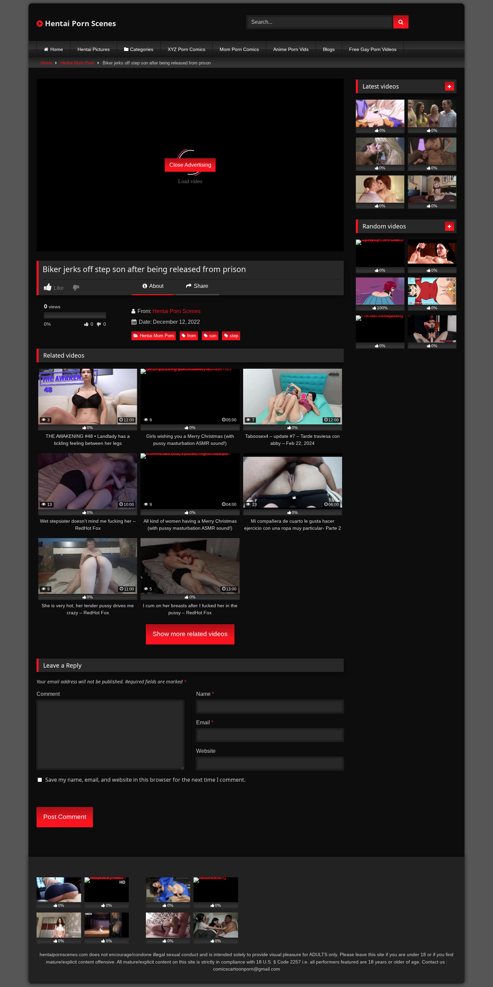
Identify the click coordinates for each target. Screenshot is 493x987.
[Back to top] (472, 967)
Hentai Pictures (93, 49)
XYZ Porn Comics (186, 49)
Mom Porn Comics (239, 49)
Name (205, 694)
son (212, 335)
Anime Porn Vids (291, 49)
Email (204, 722)
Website (206, 751)
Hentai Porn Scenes (79, 23)
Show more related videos (190, 633)
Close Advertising (190, 165)
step (234, 335)
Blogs (329, 49)
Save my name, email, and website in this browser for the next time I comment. (145, 779)
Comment (48, 694)
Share (200, 286)
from (191, 335)
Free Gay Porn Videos (372, 49)
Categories (141, 49)
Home (56, 49)
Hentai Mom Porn (77, 62)
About (155, 286)
